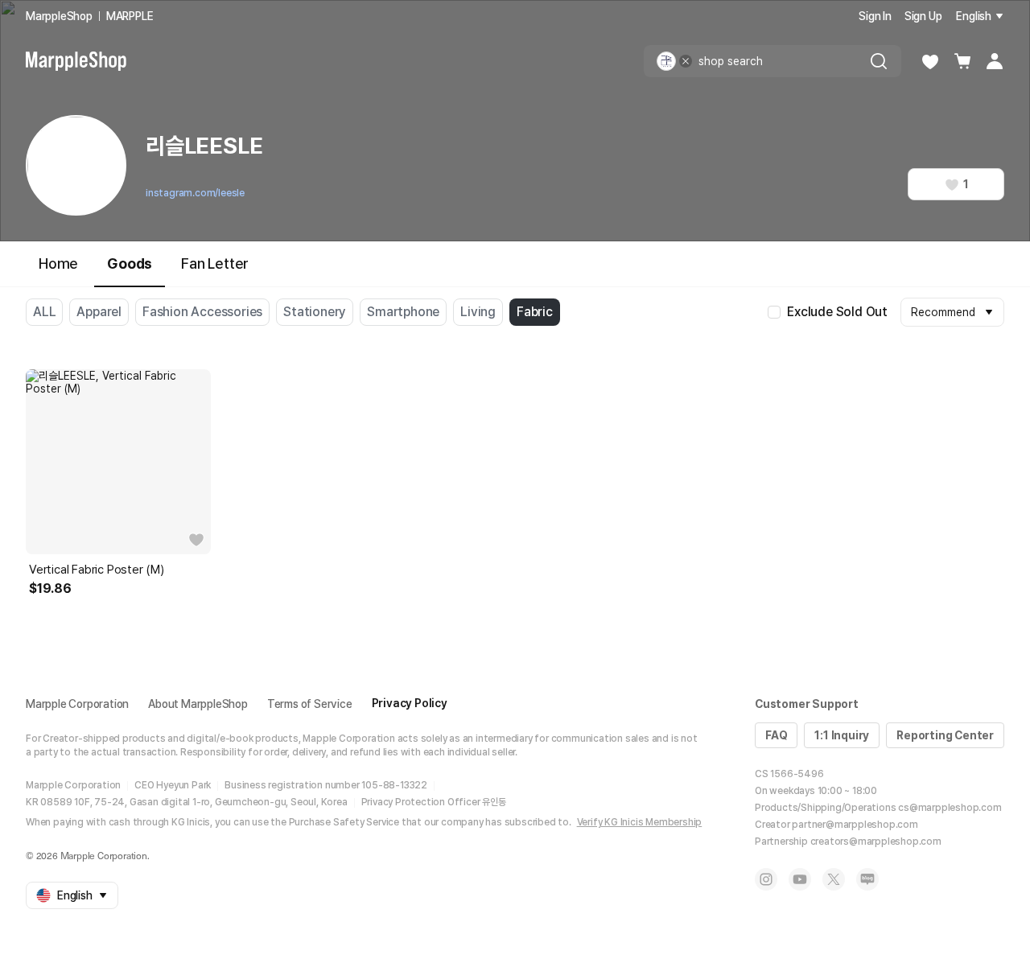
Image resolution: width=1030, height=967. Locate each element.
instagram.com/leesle (195, 193)
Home (58, 263)
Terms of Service (309, 703)
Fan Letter (215, 263)
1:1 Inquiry (841, 735)
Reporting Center (945, 735)
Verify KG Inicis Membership (639, 822)
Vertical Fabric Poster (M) (96, 569)
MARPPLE (130, 16)
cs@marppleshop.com (949, 807)
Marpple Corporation (77, 703)
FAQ (776, 735)
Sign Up (923, 16)
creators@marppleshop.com (875, 841)
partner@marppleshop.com (854, 824)
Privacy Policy (409, 703)
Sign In (875, 16)
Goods (129, 263)
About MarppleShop (198, 703)
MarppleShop (59, 16)
